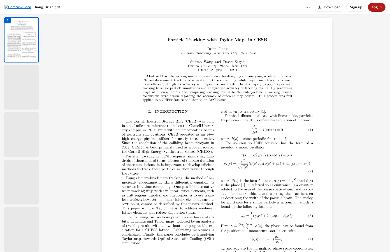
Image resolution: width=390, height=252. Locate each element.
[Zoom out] (217, 241)
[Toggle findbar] (183, 241)
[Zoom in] (232, 241)
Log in (377, 7)
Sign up (356, 7)
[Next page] (207, 241)
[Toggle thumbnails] (175, 241)
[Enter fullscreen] (258, 241)
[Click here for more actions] (307, 7)
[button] (21, 40)
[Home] (18, 7)
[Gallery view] (250, 241)
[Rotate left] (241, 241)
